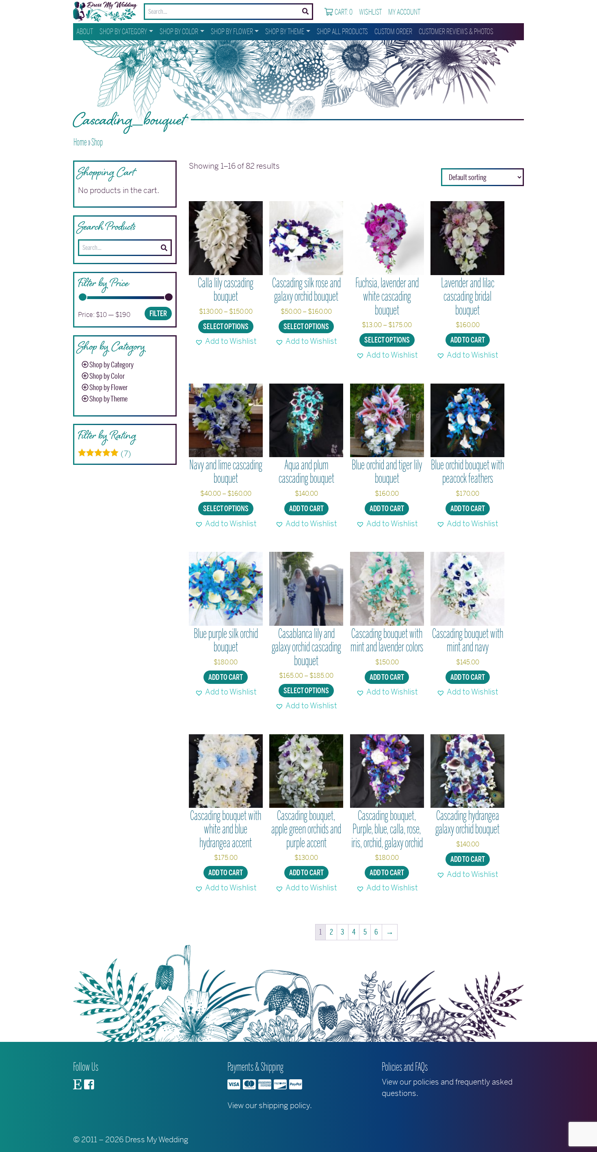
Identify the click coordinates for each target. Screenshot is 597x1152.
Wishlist (370, 12)
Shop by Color (179, 31)
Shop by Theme (284, 31)
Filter (158, 313)
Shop (97, 142)
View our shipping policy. (269, 1105)
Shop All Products (342, 31)
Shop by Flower (232, 31)
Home (80, 142)
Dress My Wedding (156, 1139)
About (84, 31)
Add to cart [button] (467, 340)
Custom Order (393, 31)
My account (404, 12)
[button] (226, 341)
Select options (226, 326)
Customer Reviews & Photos (456, 31)
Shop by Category (123, 31)
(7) (104, 454)
